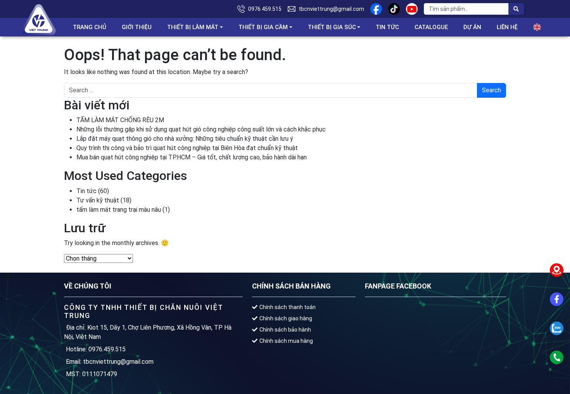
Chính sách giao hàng (285, 318)
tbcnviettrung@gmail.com (331, 9)
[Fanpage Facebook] (556, 299)
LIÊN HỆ (507, 27)
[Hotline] (556, 357)
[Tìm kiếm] (516, 9)
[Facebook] (376, 9)
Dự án (472, 27)
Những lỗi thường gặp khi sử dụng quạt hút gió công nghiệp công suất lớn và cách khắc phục (201, 129)
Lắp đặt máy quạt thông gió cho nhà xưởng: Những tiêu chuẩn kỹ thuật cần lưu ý (184, 138)
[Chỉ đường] (556, 269)
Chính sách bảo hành (285, 330)
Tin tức (387, 27)
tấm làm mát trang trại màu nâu (118, 209)
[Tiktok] (394, 9)
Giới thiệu (137, 27)
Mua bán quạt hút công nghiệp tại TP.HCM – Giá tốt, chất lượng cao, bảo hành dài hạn (191, 157)
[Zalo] (556, 328)
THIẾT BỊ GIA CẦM (263, 27)
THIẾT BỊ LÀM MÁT (192, 27)
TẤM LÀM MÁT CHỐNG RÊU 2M (120, 120)
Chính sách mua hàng (286, 341)
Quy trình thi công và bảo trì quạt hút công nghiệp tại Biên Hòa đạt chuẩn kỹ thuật (187, 148)
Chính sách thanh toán (287, 307)
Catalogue (431, 27)
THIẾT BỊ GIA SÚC (332, 27)
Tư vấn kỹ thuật (97, 200)
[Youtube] (412, 9)
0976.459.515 (265, 9)
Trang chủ (89, 27)
